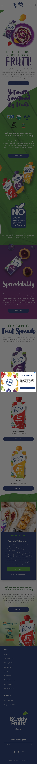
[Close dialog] (35, 373)
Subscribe (27, 388)
